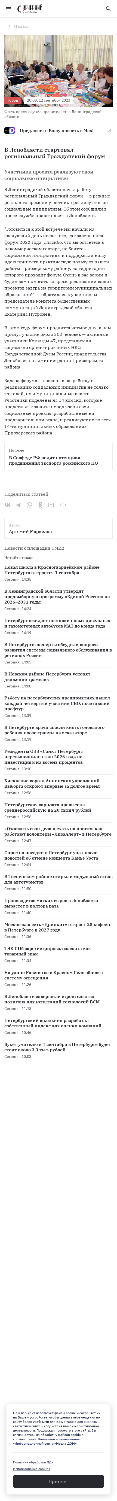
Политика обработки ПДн (33, 1462)
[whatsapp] (29, 505)
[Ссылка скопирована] (63, 505)
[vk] (7, 505)
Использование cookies (31, 1469)
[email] (51, 505)
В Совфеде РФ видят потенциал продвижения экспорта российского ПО (53, 460)
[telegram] (18, 505)
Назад (21, 26)
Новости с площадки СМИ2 (34, 548)
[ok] (40, 505)
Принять (58, 1481)
